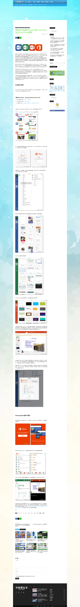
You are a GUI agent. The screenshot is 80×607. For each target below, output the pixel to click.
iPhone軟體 (23, 27)
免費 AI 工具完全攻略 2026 (24, 4)
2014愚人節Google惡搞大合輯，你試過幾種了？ (40, 524)
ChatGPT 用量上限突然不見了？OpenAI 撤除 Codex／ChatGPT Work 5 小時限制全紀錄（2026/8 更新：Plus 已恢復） (56, 49)
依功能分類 (26, 27)
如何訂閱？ (57, 107)
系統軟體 (42, 1)
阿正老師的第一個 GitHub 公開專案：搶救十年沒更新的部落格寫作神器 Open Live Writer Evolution (20, 551)
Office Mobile (26, 101)
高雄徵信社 (59, 90)
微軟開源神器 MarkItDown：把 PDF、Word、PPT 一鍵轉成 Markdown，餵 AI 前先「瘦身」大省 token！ (31, 540)
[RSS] (58, 2)
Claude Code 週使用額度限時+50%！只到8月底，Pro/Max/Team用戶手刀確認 (57, 53)
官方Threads (41, 4)
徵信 (60, 87)
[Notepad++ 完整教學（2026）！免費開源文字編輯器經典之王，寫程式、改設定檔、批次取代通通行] (42, 534)
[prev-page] (15, 554)
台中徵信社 (53, 88)
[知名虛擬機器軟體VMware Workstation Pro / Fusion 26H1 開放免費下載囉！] (34, 600)
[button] (63, 1)
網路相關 (38, 1)
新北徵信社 (54, 89)
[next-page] (17, 554)
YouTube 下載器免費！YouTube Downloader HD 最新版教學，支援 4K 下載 (42, 590)
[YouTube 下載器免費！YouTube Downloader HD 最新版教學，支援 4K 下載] (34, 590)
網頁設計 (51, 91)
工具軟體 (51, 1)
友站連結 (52, 606)
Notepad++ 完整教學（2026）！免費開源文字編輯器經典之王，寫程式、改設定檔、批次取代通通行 (42, 540)
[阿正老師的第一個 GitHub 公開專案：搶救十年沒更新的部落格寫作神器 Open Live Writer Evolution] (20, 546)
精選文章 (29, 1)
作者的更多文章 (22, 529)
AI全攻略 (34, 1)
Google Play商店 (27, 99)
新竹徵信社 (62, 89)
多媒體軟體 (47, 1)
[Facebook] (57, 2)
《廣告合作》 (36, 4)
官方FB (61, 606)
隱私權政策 (44, 606)
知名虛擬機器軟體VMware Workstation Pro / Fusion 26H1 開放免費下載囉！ (42, 600)
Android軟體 (17, 27)
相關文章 (17, 529)
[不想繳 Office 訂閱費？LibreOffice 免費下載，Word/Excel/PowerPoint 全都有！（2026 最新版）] (42, 546)
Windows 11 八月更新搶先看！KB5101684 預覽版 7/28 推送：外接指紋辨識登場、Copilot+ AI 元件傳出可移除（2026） (57, 45)
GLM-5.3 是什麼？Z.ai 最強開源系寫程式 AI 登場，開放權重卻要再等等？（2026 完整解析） (57, 55)
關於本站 (16, 4)
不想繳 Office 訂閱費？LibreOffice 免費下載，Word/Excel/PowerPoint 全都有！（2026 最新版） (42, 551)
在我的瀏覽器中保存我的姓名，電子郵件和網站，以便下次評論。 (25, 576)
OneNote (36, 103)
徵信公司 (57, 87)
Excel (27, 103)
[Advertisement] (40, 13)
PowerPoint (31, 103)
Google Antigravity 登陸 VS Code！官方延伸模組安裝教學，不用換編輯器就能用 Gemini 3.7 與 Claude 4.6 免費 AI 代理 (57, 41)
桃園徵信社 (58, 89)
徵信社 (53, 87)
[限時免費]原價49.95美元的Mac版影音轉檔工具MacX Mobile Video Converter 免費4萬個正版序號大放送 (22, 525)
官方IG (45, 4)
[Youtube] (61, 2)
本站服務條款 (37, 606)
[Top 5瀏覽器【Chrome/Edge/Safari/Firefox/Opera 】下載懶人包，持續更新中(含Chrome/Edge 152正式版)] (20, 534)
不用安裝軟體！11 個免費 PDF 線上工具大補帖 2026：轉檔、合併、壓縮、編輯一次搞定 (31, 551)
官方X (64, 606)
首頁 (26, 1)
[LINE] (20, 38)
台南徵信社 (55, 90)
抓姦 (62, 90)
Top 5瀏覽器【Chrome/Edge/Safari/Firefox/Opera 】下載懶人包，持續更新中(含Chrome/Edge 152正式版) (57, 38)
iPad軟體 (20, 27)
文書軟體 (29, 27)
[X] (60, 2)
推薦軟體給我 (31, 4)
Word (24, 103)
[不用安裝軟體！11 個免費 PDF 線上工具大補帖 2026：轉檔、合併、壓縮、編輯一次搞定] (31, 546)
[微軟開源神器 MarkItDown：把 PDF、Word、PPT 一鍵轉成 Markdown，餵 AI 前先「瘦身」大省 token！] (31, 534)
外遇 (57, 88)
